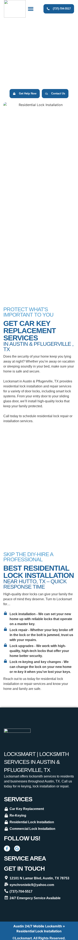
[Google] (17, 849)
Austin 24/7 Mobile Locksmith (37, 926)
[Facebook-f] (7, 849)
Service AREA (25, 858)
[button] (30, 8)
